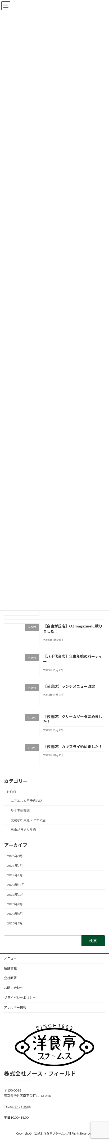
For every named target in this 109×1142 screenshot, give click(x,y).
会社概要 (10, 978)
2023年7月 (15, 923)
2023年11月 (16, 885)
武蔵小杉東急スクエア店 (28, 820)
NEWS (11, 791)
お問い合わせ (13, 988)
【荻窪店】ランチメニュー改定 (69, 686)
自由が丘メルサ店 (23, 829)
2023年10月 (16, 894)
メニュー (10, 958)
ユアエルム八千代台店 (26, 801)
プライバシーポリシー (20, 998)
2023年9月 (15, 904)
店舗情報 (10, 968)
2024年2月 (15, 875)
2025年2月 (15, 866)
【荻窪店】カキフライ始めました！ (72, 746)
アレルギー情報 (15, 1007)
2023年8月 (15, 913)
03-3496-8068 (20, 1107)
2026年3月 (15, 856)
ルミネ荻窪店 (20, 810)
